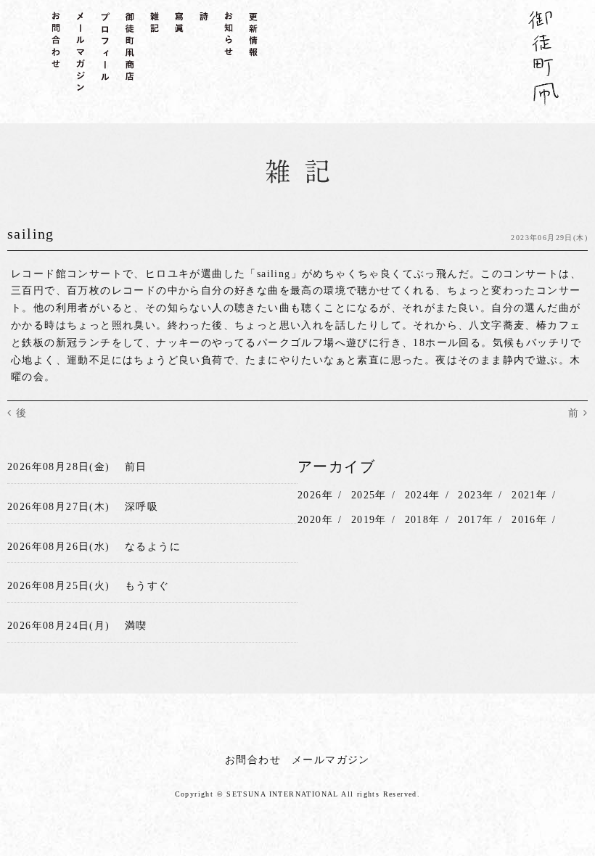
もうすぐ (147, 585)
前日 (136, 466)
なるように (153, 546)
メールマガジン (331, 759)
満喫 (136, 625)
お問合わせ (253, 759)
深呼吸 (141, 506)
